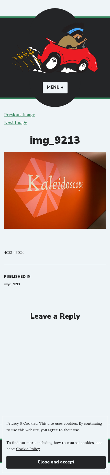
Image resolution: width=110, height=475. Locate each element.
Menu (57, 87)
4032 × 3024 (14, 252)
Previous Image (19, 115)
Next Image (15, 122)
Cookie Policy (28, 449)
